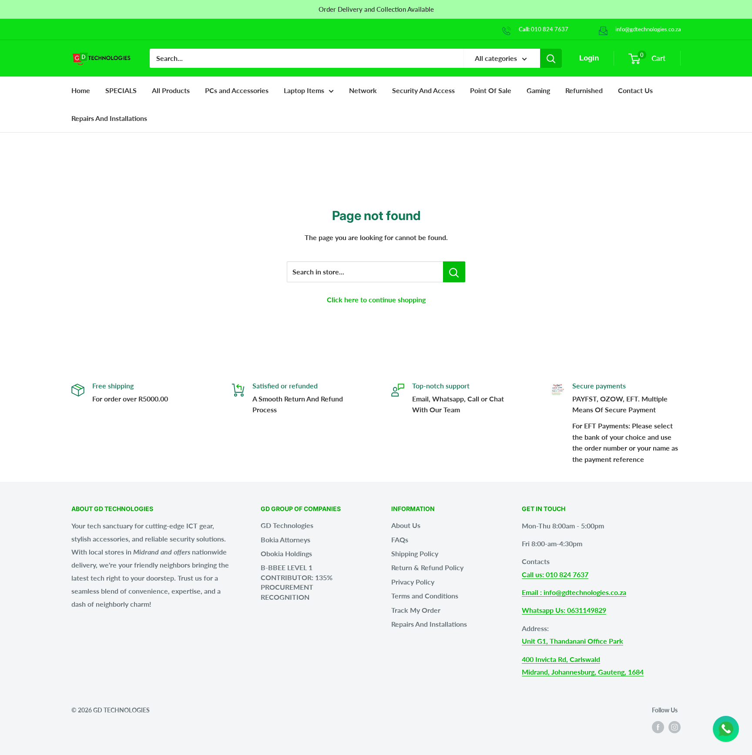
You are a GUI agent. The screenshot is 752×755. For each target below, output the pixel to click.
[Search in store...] (454, 271)
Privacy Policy (412, 582)
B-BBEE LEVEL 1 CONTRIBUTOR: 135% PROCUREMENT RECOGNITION (296, 582)
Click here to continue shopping (376, 299)
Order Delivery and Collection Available (376, 9)
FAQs (399, 539)
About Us (405, 525)
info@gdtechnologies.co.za (648, 29)
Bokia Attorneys (285, 539)
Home (80, 90)
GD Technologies (287, 525)
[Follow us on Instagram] (674, 727)
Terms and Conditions (424, 595)
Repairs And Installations (429, 624)
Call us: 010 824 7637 (555, 574)
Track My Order (415, 610)
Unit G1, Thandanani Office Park (572, 641)
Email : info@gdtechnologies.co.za (574, 592)
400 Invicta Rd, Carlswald (561, 659)
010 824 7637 (549, 29)
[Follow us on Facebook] (658, 727)
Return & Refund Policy (427, 567)
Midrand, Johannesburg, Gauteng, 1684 (583, 672)
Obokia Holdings (286, 553)
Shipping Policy (414, 553)
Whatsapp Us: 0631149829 (564, 610)
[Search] (551, 58)
